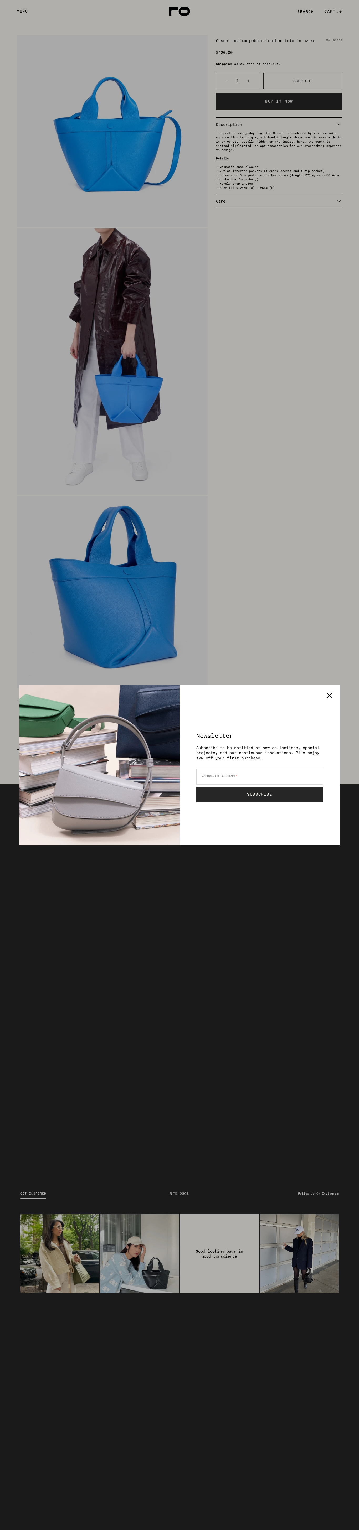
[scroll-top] (347, 1518)
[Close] (329, 695)
